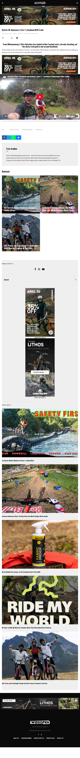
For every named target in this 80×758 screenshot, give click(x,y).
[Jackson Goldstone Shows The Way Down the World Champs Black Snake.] (59, 194)
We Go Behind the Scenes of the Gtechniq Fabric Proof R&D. (21, 572)
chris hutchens (14, 129)
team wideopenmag (27, 129)
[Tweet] (9, 137)
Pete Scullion (6, 33)
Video (20, 33)
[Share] (2, 38)
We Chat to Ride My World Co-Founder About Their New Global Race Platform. (26, 628)
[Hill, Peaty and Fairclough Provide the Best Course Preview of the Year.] (21, 232)
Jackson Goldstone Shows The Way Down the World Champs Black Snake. (25, 516)
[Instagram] (41, 734)
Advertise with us (40, 337)
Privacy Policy (50, 738)
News (15, 33)
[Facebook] (38, 734)
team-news (39, 129)
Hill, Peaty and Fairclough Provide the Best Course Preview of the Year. (25, 683)
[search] (75, 279)
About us (16, 738)
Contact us (60, 738)
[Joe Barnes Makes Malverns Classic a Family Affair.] (21, 194)
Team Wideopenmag (26, 738)
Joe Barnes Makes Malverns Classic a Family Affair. (18, 460)
